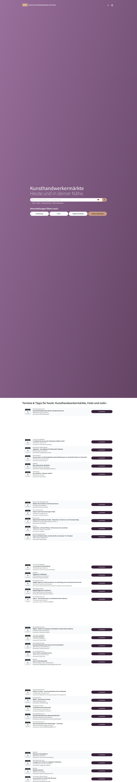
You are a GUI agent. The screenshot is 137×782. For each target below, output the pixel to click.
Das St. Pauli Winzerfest (40, 661)
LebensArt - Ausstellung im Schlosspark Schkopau (48, 449)
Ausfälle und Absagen (98, 213)
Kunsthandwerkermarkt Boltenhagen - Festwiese (48, 723)
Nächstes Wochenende (57, 203)
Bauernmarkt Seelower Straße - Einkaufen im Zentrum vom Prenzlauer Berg (56, 520)
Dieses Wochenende (46, 203)
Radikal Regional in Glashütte (42, 590)
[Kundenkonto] (108, 5)
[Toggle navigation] (112, 5)
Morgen (38, 203)
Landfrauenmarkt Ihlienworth (42, 707)
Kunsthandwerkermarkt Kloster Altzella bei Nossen (48, 411)
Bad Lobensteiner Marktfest (41, 465)
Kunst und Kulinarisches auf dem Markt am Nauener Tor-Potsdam (53, 536)
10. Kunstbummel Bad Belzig (41, 566)
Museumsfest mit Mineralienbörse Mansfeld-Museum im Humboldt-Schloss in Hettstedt (60, 457)
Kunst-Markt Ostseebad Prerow (42, 653)
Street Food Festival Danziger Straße (44, 512)
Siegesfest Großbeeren (40, 574)
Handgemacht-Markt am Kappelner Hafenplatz (47, 762)
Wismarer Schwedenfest (40, 754)
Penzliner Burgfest (38, 637)
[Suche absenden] (104, 200)
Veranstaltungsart (78, 213)
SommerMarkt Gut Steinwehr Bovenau (44, 778)
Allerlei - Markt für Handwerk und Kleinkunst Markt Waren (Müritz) (53, 629)
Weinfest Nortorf (38, 770)
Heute (33, 203)
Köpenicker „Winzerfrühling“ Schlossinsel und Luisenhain (50, 528)
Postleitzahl (39, 213)
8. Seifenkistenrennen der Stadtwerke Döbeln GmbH (49, 441)
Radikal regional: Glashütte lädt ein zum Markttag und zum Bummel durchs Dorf (57, 582)
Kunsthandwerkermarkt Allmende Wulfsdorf (46, 715)
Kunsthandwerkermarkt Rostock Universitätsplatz (48, 645)
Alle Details (102, 411)
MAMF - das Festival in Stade (41, 699)
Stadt (59, 213)
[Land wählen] (99, 200)
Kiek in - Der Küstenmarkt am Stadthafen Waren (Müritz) (50, 598)
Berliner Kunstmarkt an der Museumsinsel (45, 503)
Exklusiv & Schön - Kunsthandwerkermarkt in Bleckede (49, 691)
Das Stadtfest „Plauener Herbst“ (43, 473)
